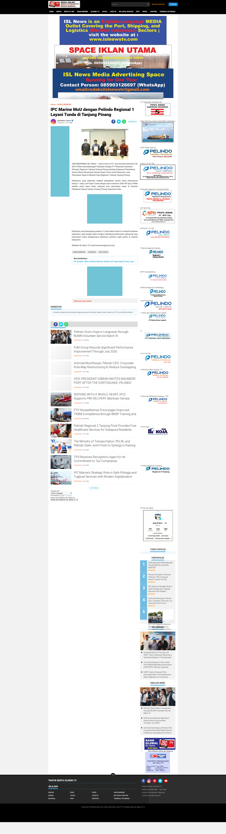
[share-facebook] (113, 121)
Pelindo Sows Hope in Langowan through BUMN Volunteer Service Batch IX (101, 334)
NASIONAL (92, 252)
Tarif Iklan (162, 789)
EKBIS (72, 792)
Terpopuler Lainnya (158, 622)
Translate (68, 495)
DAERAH (51, 792)
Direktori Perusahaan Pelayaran (153, 792)
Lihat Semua (94, 488)
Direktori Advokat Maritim (151, 795)
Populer (173, 4)
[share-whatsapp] (124, 121)
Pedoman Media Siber (150, 789)
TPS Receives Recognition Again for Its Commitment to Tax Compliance (99, 459)
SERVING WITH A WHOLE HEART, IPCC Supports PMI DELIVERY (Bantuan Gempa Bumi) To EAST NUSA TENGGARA (101, 398)
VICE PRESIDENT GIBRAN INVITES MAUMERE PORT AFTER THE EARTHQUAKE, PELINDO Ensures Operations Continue (105, 382)
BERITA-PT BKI (69, 11)
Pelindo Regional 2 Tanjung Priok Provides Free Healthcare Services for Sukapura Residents (105, 427)
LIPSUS (104, 11)
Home (51, 11)
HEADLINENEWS (82, 11)
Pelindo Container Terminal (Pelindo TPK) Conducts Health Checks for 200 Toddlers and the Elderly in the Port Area (160, 577)
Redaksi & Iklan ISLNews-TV (152, 786)
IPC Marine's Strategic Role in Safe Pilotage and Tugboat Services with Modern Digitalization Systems (105, 476)
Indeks (58, 11)
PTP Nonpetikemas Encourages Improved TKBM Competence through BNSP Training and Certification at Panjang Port (105, 414)
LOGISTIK (113, 11)
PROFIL (144, 11)
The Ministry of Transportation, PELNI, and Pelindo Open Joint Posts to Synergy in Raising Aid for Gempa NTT (104, 445)
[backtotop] (113, 775)
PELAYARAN (103, 252)
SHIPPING (153, 11)
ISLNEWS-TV (95, 11)
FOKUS (94, 792)
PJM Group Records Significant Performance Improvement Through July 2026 (103, 349)
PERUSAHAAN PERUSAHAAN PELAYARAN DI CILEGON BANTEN (160, 565)
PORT (138, 11)
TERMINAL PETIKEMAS (167, 11)
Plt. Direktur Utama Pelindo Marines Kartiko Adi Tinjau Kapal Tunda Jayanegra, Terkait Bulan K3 (105, 261)
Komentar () (132, 121)
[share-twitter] (119, 121)
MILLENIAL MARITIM (126, 11)
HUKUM (50, 795)
